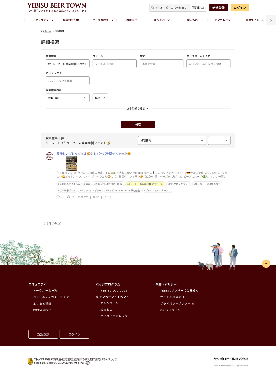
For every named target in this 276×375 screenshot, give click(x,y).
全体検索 (51, 56)
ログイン (240, 7)
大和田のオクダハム (70, 184)
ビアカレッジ (223, 20)
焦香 (88, 184)
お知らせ (131, 20)
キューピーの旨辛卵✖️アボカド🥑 (146, 184)
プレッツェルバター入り (158, 190)
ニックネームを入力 (198, 56)
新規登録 (218, 7)
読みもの (192, 20)
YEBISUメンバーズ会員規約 (179, 290)
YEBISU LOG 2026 (114, 290)
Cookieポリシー (171, 310)
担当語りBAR (71, 20)
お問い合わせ (42, 310)
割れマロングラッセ (179, 184)
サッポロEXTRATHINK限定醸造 (123, 190)
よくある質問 (42, 303)
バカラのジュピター (91, 190)
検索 (138, 124)
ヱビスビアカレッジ (114, 316)
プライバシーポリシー (175, 303)
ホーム (47, 31)
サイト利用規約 (170, 297)
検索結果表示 (54, 90)
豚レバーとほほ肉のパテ (207, 184)
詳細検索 (198, 7)
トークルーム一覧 (45, 290)
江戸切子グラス (67, 190)
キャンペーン (162, 20)
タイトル (98, 56)
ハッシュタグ (54, 73)
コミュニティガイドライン (51, 297)
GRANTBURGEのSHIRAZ (109, 184)
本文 (142, 56)
